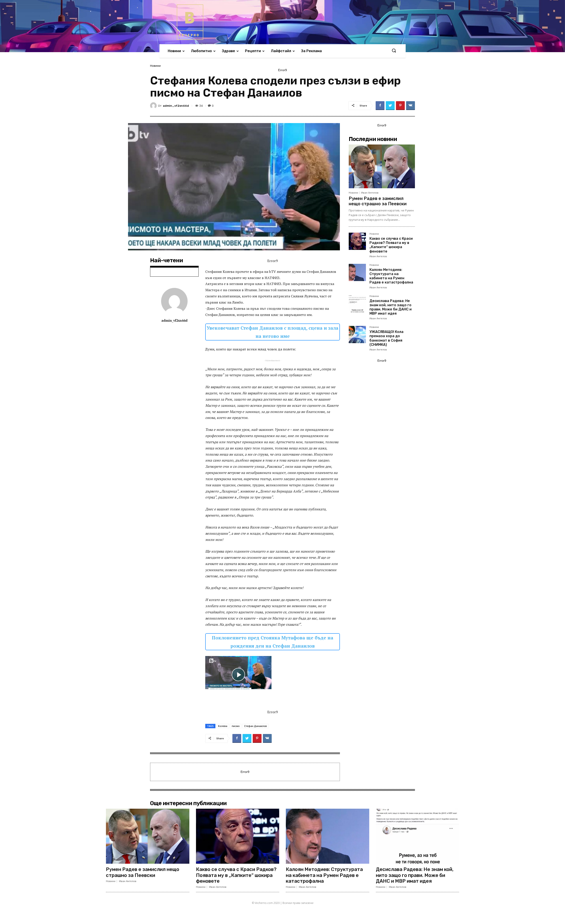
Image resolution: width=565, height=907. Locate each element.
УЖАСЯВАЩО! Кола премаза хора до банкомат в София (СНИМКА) (386, 338)
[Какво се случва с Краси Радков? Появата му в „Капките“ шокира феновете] (357, 241)
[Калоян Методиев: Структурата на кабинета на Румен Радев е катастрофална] (357, 272)
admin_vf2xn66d (176, 105)
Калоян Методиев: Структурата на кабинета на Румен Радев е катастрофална (391, 276)
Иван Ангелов (370, 192)
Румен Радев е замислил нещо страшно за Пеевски (378, 201)
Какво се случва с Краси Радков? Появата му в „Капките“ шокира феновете (391, 244)
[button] (393, 50)
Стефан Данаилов (255, 726)
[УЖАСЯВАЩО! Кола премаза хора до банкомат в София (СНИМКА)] (357, 334)
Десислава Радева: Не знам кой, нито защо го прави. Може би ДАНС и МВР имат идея (390, 307)
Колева (222, 726)
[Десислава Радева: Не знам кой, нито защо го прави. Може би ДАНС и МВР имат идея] (357, 303)
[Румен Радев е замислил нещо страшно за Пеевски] (382, 166)
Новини (155, 65)
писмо (236, 726)
